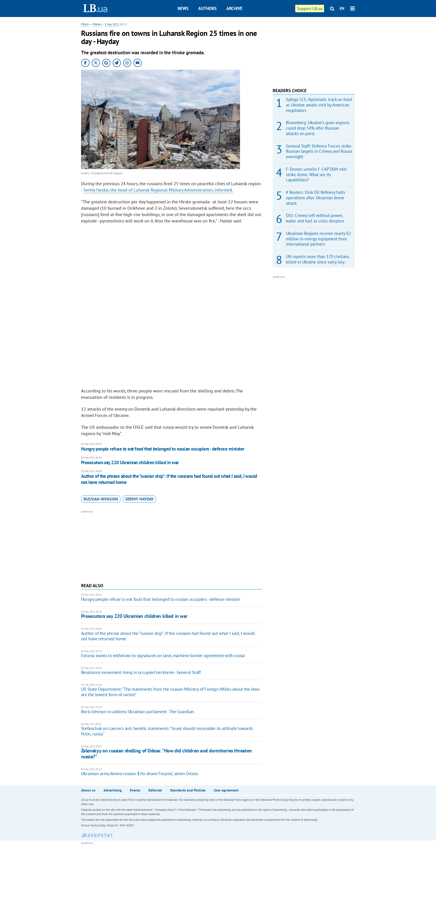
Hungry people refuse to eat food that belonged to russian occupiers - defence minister (162, 449)
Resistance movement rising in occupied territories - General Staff (141, 672)
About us (88, 790)
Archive (234, 8)
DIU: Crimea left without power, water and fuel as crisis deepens (315, 218)
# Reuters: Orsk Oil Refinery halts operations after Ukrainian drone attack (315, 198)
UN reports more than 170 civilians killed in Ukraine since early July (317, 259)
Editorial (155, 790)
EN (342, 8)
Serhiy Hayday (139, 499)
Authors (207, 8)
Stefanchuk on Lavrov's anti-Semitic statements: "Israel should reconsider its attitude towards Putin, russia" (167, 731)
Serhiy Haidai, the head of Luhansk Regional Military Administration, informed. (158, 190)
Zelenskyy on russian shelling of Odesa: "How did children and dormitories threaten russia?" (166, 753)
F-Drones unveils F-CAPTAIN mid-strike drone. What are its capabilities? (317, 174)
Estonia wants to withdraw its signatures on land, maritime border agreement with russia (163, 655)
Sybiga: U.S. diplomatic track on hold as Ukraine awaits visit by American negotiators (319, 105)
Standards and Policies (188, 790)
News (183, 8)
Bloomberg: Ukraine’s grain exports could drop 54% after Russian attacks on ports (317, 128)
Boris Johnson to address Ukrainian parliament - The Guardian (137, 712)
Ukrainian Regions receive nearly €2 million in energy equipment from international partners (318, 239)
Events (135, 790)
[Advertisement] (171, 546)
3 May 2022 (111, 24)
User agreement (226, 790)
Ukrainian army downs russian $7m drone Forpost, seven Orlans (139, 773)
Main (85, 24)
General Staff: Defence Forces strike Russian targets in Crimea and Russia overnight (319, 151)
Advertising (113, 790)
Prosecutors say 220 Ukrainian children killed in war (130, 462)
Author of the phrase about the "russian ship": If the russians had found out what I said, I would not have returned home (169, 479)
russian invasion (101, 499)
